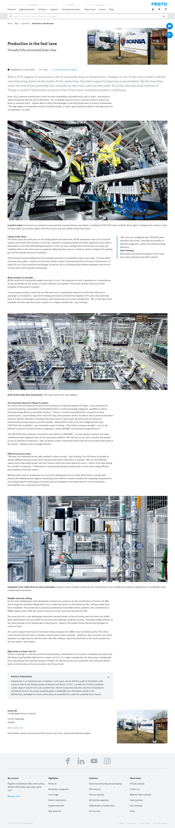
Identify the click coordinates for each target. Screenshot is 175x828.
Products (52, 783)
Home (10, 23)
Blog (111, 9)
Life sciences (95, 789)
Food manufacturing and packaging (105, 783)
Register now (13, 796)
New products (54, 811)
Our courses (94, 811)
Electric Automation (57, 800)
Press (132, 811)
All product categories (58, 789)
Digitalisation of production (101, 805)
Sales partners (136, 800)
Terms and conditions (160, 823)
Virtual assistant (137, 783)
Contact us (135, 789)
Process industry (96, 794)
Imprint (121, 823)
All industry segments (99, 800)
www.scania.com (15, 727)
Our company (136, 805)
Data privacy (131, 823)
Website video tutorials (140, 794)
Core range (53, 794)
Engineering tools (27, 9)
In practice (25, 23)
